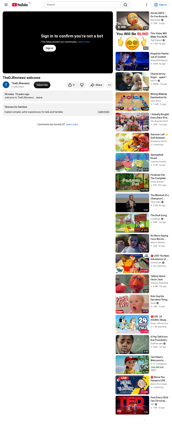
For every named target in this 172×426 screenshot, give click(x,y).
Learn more (83, 41)
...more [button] (38, 97)
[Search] (125, 4)
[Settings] (147, 5)
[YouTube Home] (19, 4)
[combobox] (83, 5)
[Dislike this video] (82, 85)
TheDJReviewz (20, 83)
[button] (58, 109)
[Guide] (6, 5)
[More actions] (109, 85)
